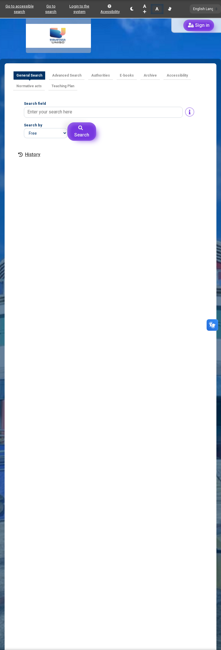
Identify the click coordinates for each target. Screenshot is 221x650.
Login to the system (79, 9)
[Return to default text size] (157, 9)
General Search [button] (29, 75)
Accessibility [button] (177, 75)
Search (81, 135)
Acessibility (110, 11)
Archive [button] (150, 75)
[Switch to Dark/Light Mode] (131, 9)
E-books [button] (127, 75)
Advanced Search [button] (66, 75)
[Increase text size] (144, 9)
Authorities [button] (100, 75)
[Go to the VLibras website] (169, 9)
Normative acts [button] (29, 86)
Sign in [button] (202, 25)
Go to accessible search (19, 9)
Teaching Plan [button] (63, 86)
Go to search (50, 9)
